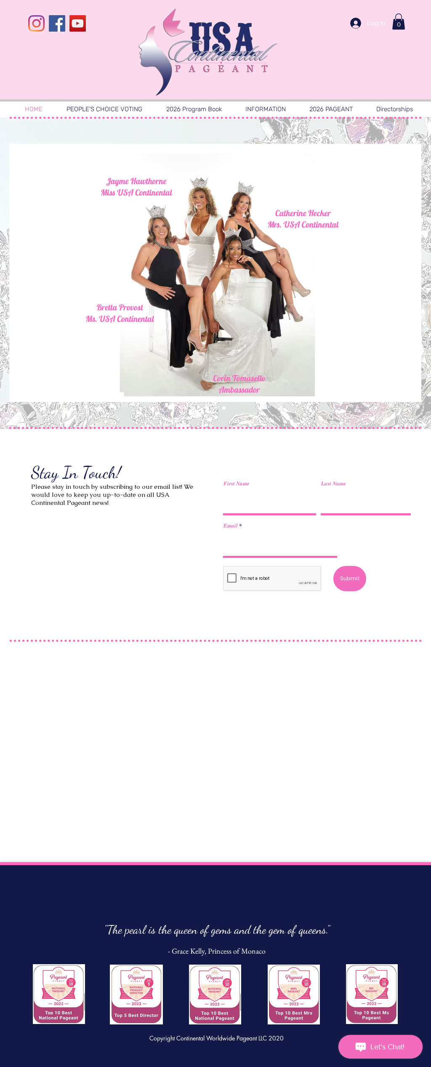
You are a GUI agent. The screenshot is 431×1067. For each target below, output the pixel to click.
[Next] (394, 273)
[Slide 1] (207, 408)
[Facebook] (57, 23)
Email (230, 525)
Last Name (333, 483)
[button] (398, 21)
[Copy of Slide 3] (224, 408)
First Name (236, 483)
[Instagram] (36, 23)
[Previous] (36, 273)
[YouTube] (77, 23)
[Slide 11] (215, 408)
